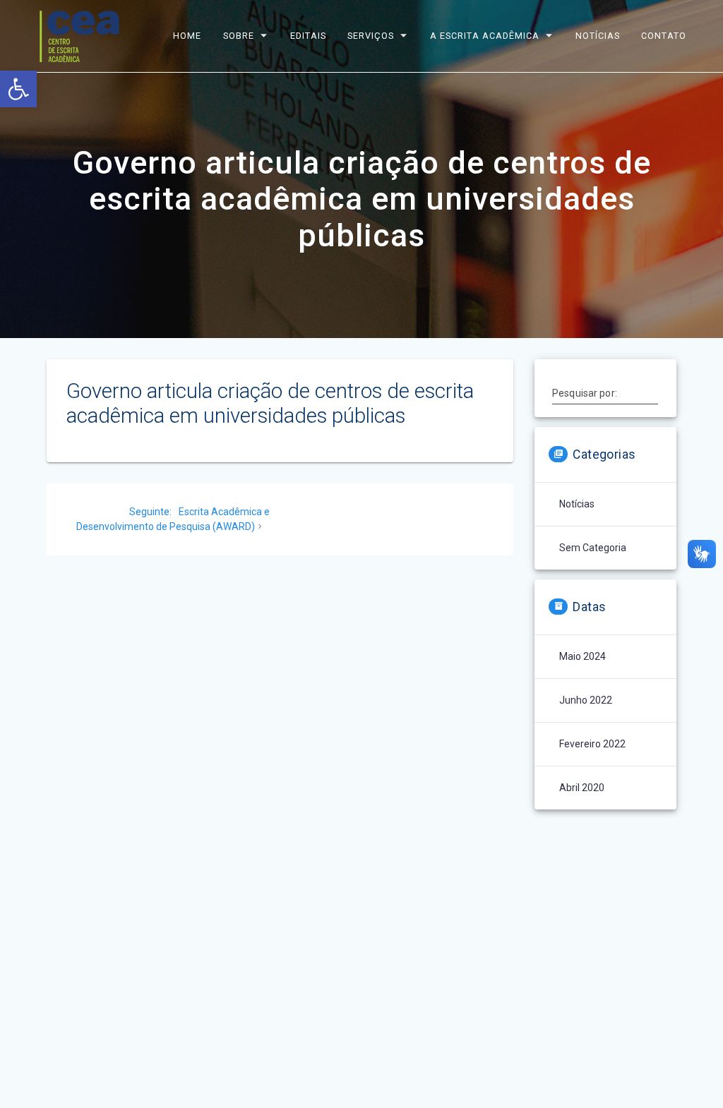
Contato (663, 35)
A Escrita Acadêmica (484, 35)
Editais (308, 35)
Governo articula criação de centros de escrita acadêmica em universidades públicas (270, 403)
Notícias (597, 35)
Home (188, 35)
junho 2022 (585, 700)
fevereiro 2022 (592, 743)
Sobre (238, 35)
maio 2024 (582, 656)
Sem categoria (592, 547)
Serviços (371, 35)
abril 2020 (581, 787)
